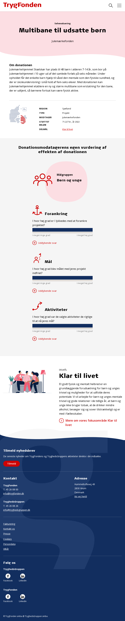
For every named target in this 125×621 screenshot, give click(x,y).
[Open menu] (119, 5)
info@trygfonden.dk (13, 493)
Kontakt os (9, 528)
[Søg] (111, 5)
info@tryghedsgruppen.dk (16, 509)
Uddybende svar (47, 242)
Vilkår (6, 548)
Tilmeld (11, 463)
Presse (6, 533)
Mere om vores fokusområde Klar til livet (91, 422)
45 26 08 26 (10, 505)
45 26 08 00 (10, 489)
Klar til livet (67, 129)
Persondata (9, 544)
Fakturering (9, 523)
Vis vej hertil (80, 496)
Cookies (7, 539)
